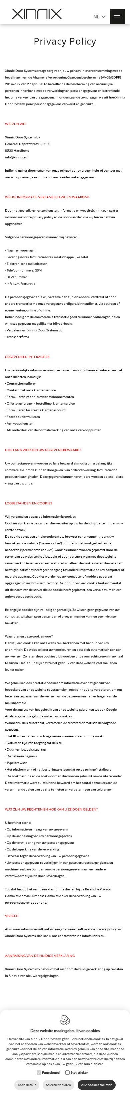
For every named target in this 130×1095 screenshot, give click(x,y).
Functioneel (51, 1072)
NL (96, 16)
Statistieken (79, 1072)
